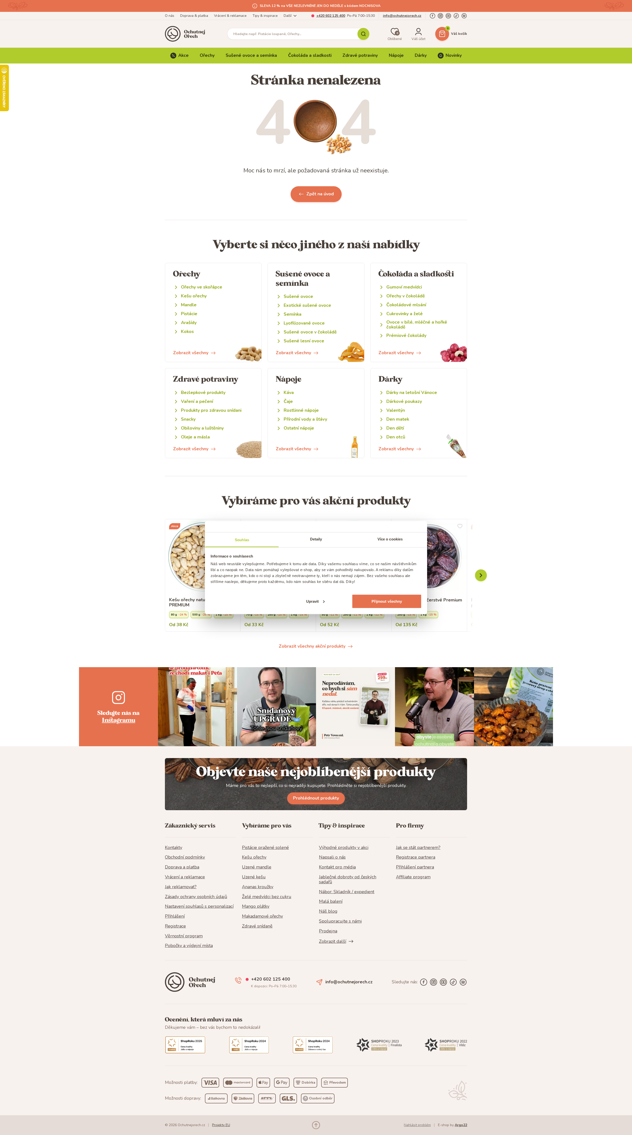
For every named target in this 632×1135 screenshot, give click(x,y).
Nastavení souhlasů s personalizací (199, 906)
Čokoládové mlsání (406, 305)
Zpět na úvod (320, 194)
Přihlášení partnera (415, 867)
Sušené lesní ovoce (304, 341)
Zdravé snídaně (257, 926)
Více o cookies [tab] (390, 539)
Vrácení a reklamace (185, 877)
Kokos (187, 331)
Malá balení (330, 901)
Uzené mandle (256, 867)
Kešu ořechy (194, 296)
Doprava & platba (194, 16)
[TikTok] (456, 16)
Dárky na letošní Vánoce (411, 392)
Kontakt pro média (337, 867)
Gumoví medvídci (404, 287)
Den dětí (395, 428)
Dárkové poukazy (404, 401)
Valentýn (395, 410)
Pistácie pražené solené (265, 847)
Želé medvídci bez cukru (266, 896)
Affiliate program (413, 877)
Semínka (292, 314)
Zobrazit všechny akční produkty (312, 646)
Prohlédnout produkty (316, 798)
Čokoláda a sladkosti (310, 55)
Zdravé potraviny (360, 55)
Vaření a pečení (197, 401)
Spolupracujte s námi (340, 921)
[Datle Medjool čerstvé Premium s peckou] (429, 557)
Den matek (397, 419)
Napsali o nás (332, 857)
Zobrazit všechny (190, 353)
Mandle (189, 305)
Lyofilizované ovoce (304, 323)
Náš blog (328, 911)
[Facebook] (432, 16)
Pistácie (189, 314)
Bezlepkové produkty (203, 392)
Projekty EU (221, 1125)
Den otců (395, 437)
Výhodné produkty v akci (343, 847)
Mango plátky (255, 906)
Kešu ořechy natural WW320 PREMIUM (199, 602)
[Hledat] (363, 34)
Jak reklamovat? (181, 887)
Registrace (175, 926)
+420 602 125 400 (330, 16)
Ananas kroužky (257, 887)
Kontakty (173, 847)
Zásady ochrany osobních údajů (196, 896)
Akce (183, 55)
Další (288, 15)
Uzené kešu (254, 877)
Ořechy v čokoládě (405, 296)
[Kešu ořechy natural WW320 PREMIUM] (202, 556)
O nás (169, 16)
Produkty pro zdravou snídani (211, 410)
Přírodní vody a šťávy (305, 419)
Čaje (288, 401)
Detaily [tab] (316, 539)
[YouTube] (448, 16)
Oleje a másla (195, 437)
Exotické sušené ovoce (307, 305)
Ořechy (207, 55)
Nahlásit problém (417, 1125)
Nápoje (396, 55)
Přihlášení (175, 916)
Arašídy (189, 323)
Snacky (188, 419)
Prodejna (328, 931)
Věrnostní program (184, 936)
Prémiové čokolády (406, 335)
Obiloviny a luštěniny (202, 428)
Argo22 (461, 1125)
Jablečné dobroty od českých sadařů (347, 880)
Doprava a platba (182, 867)
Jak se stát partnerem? (418, 847)
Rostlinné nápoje (301, 410)
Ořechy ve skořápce (201, 287)
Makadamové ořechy (262, 916)
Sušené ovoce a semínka (251, 55)
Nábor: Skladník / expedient (346, 891)
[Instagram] (440, 16)
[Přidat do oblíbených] (460, 526)
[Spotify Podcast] (464, 16)
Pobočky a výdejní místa (189, 945)
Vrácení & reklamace (230, 16)
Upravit (312, 601)
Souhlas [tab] (242, 539)
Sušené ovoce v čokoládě (310, 332)
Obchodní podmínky (185, 857)
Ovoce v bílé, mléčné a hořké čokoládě (416, 325)
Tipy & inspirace (265, 16)
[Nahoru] (316, 1125)
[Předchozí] (481, 575)
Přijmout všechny (387, 601)
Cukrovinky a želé (404, 314)
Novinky (454, 55)
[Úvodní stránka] (186, 34)
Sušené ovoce (298, 296)
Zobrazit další (332, 941)
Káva (289, 392)
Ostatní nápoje (299, 428)
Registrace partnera (415, 857)
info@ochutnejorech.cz (402, 16)
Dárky (421, 55)
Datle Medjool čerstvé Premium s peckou (428, 603)
